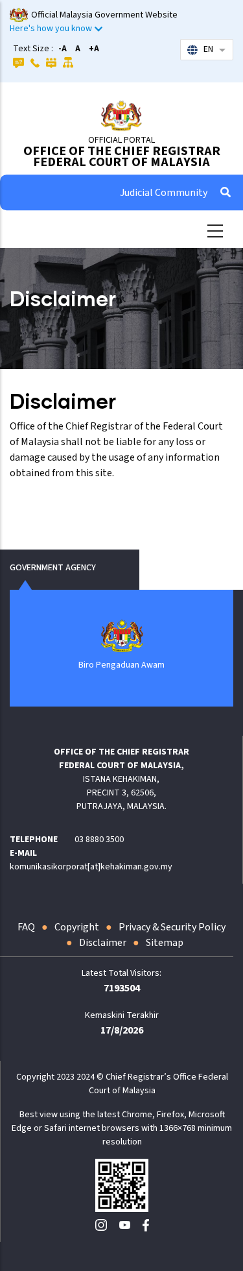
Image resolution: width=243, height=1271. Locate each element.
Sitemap (164, 943)
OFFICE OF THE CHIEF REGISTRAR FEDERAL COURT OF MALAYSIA (121, 156)
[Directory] (35, 62)
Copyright (76, 927)
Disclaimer (102, 943)
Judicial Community (163, 193)
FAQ (26, 927)
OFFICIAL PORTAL (121, 140)
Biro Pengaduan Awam (121, 665)
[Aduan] (51, 62)
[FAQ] (18, 62)
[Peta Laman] (68, 62)
